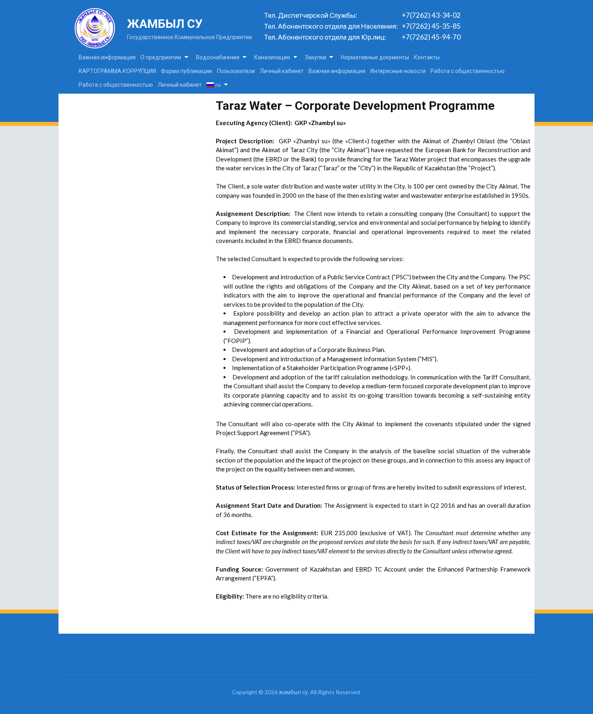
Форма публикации (186, 70)
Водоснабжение (218, 57)
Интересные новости (398, 70)
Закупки (315, 57)
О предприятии (160, 57)
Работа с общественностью (467, 70)
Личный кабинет (282, 70)
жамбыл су (165, 24)
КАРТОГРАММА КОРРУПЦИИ (117, 70)
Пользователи (236, 70)
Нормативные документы (375, 57)
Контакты (427, 57)
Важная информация (107, 57)
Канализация (272, 57)
